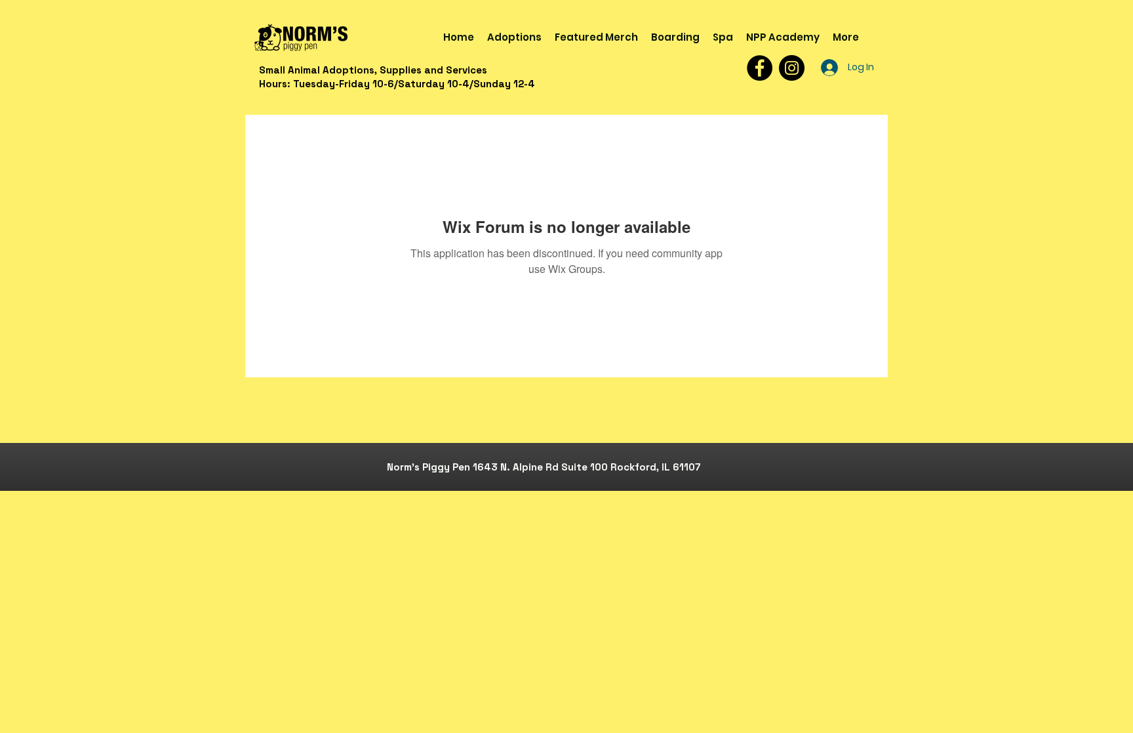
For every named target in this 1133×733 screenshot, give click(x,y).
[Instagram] (792, 68)
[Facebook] (759, 68)
